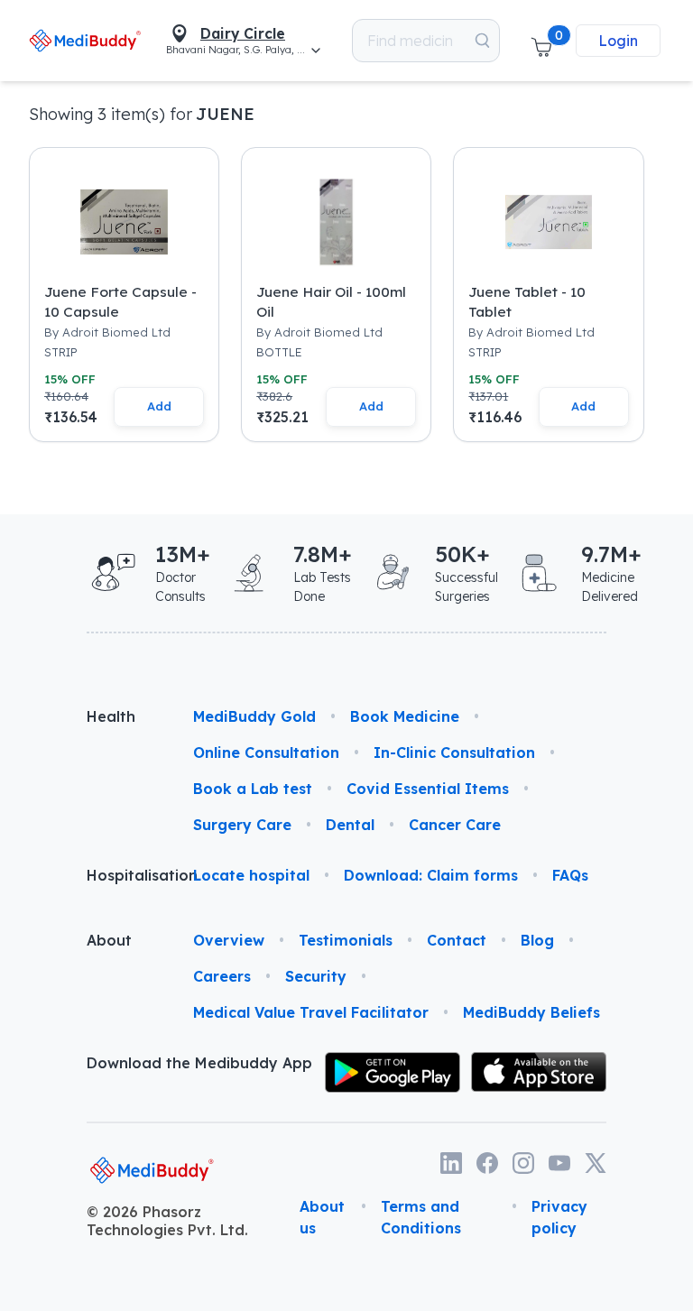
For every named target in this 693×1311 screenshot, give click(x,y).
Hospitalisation (125, 875)
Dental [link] (350, 825)
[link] (84, 40)
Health (111, 716)
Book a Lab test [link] (252, 789)
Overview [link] (228, 940)
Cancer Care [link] (455, 825)
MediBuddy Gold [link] (254, 716)
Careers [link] (222, 976)
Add (159, 406)
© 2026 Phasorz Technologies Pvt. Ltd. (167, 1221)
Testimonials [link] (346, 940)
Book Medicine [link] (404, 716)
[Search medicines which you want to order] (482, 40)
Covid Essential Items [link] (427, 789)
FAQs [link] (570, 875)
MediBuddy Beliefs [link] (531, 1012)
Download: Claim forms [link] (431, 875)
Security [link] (315, 976)
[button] (541, 41)
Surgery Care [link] (242, 825)
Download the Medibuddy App (199, 1063)
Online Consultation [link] (266, 752)
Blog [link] (537, 940)
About (109, 940)
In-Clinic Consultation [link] (454, 752)
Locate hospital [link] (251, 875)
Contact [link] (456, 940)
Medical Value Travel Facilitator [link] (311, 1012)
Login (618, 41)
